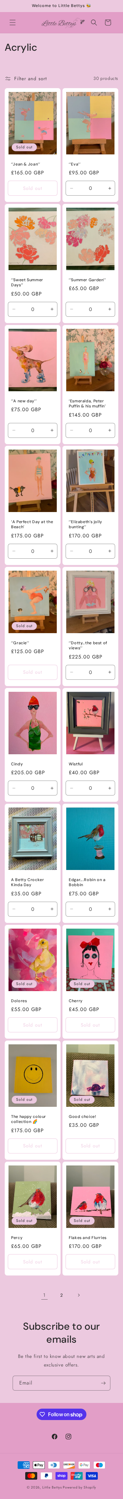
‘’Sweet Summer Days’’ (27, 282)
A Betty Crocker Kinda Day (27, 882)
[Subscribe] (103, 1383)
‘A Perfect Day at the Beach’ (32, 525)
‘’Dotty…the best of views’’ (88, 645)
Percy (16, 1237)
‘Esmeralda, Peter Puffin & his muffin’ (87, 404)
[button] (13, 22)
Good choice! (82, 1116)
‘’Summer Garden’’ (87, 279)
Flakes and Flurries (88, 1237)
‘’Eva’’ (74, 164)
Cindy (17, 764)
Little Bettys (52, 1487)
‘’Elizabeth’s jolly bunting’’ (85, 525)
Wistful (76, 764)
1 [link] (44, 1295)
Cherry (76, 1000)
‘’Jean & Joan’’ (25, 164)
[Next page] (78, 1295)
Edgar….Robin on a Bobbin (87, 882)
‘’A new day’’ (24, 401)
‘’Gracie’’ (20, 643)
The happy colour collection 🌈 (28, 1119)
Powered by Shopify (79, 1487)
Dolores (19, 1000)
